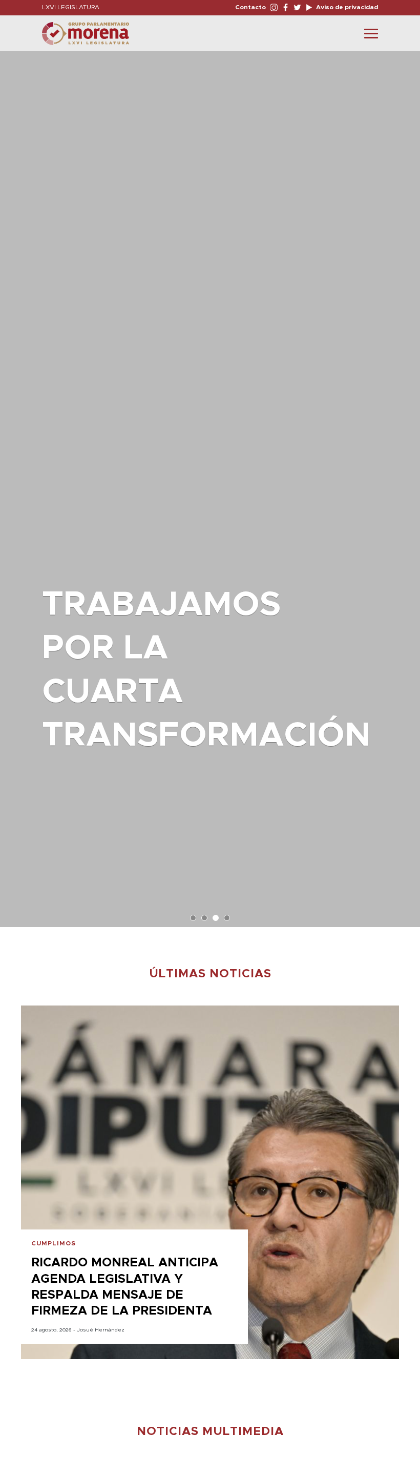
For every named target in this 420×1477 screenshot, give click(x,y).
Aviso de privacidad (346, 7)
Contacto (250, 7)
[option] (210, 484)
